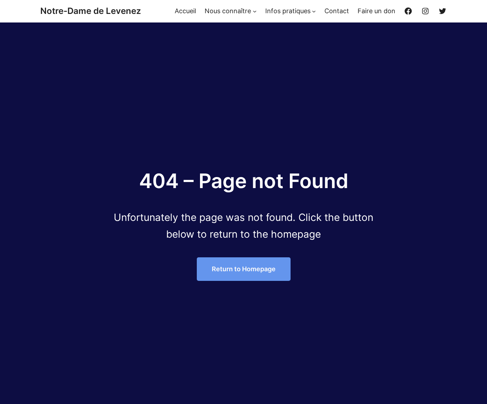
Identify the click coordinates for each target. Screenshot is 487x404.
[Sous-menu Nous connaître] (255, 11)
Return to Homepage (244, 269)
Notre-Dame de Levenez (90, 11)
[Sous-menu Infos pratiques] (314, 11)
